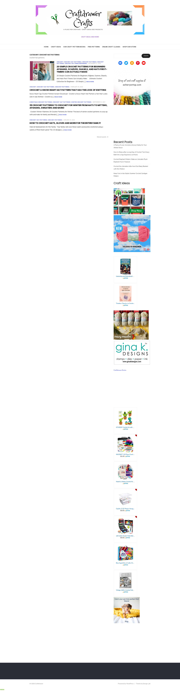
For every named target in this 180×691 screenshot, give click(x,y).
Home (46, 47)
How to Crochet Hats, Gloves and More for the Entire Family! (65, 123)
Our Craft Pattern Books (74, 47)
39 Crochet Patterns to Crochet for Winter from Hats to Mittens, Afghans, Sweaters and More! (68, 106)
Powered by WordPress (126, 684)
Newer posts (101, 137)
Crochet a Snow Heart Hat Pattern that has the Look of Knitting (68, 90)
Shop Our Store (129, 47)
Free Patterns (94, 47)
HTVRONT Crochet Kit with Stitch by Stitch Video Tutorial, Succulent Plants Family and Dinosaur (125, 427)
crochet (60, 62)
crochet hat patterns (72, 62)
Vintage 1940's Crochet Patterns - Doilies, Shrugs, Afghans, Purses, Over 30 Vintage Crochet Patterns (125, 590)
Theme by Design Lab (143, 684)
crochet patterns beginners (76, 63)
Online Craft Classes (111, 47)
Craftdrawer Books (120, 370)
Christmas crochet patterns (41, 102)
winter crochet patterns (81, 102)
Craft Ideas (56, 47)
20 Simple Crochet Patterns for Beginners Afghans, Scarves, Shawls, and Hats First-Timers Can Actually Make (82, 69)
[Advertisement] (132, 122)
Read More (90, 81)
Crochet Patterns (89, 62)
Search (146, 56)
